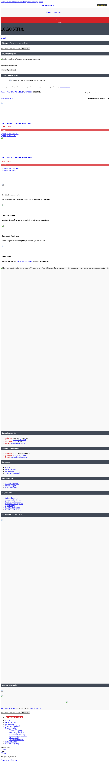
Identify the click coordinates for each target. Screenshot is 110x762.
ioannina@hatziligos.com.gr (19, 457)
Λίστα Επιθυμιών (11, 488)
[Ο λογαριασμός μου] (51, 20)
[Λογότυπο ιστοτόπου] (55, 12)
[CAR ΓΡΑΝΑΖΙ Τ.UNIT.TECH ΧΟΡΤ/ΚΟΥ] (14, 120)
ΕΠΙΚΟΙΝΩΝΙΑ (48, 5)
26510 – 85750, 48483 (19, 455)
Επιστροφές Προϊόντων (13, 502)
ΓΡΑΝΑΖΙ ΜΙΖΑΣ (17, 92)
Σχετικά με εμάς (10, 469)
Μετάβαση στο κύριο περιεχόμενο (31, 2)
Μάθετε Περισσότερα (8, 70)
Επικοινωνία (9, 471)
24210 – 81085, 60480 (24, 261)
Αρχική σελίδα (5, 92)
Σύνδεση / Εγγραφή (12, 744)
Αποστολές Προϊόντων (13, 500)
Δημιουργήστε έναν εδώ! (9, 760)
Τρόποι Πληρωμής (11, 498)
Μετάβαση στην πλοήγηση (10, 2)
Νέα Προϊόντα (102, 5)
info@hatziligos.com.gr (18, 443)
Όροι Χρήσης (10, 506)
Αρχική (7, 467)
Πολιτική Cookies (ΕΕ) (13, 510)
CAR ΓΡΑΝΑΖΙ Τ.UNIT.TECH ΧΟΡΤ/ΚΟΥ (16, 123)
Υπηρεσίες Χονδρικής (12, 473)
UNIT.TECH (28, 92)
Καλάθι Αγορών (10, 486)
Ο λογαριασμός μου (12, 484)
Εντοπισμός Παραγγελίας (14, 504)
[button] (8, 136)
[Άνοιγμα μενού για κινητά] (47, 20)
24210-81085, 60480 (65, 87)
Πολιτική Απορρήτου (12, 508)
